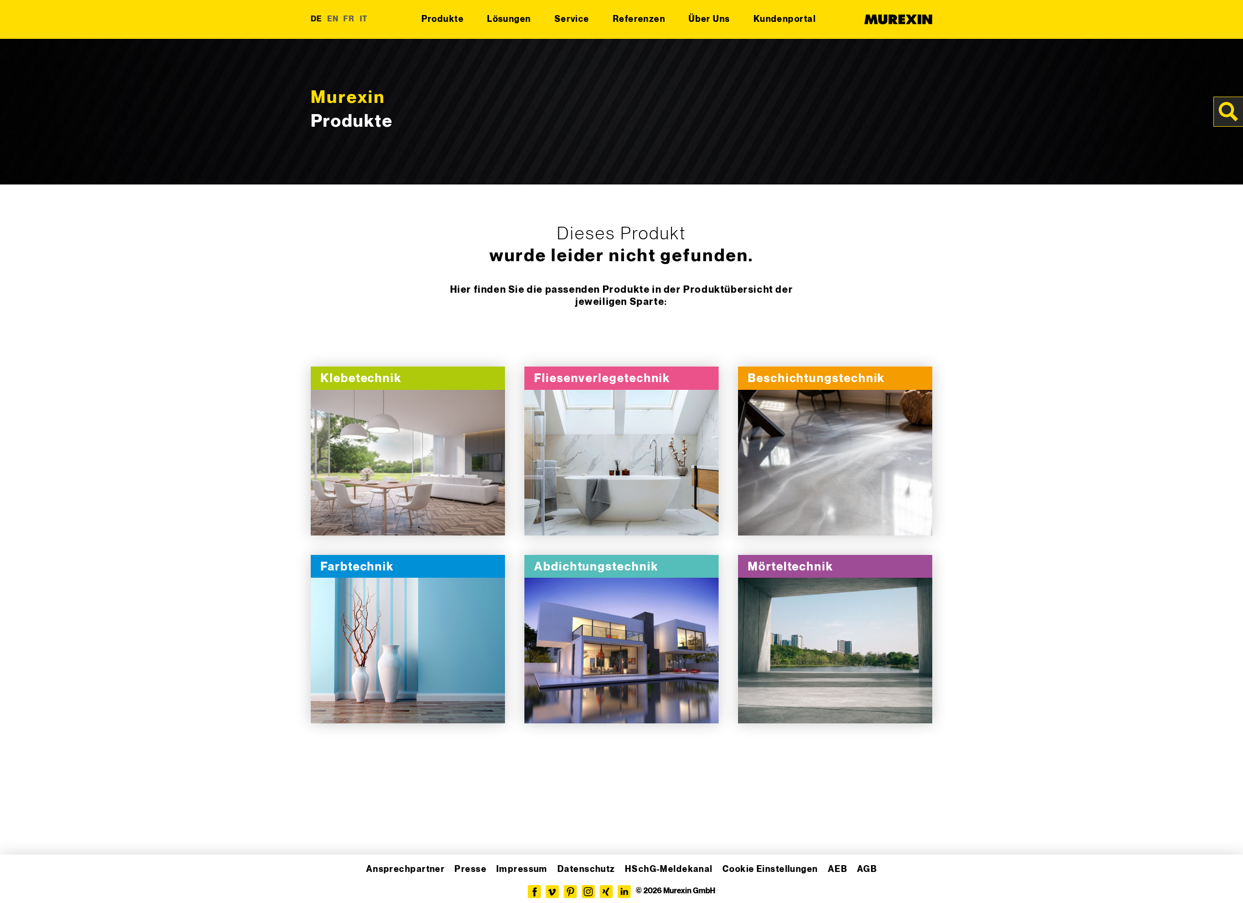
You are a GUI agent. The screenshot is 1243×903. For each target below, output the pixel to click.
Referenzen (639, 19)
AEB (837, 869)
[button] (21, 881)
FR (349, 19)
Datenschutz (586, 869)
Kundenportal (785, 19)
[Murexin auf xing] (606, 891)
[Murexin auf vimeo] (552, 891)
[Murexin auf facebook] (534, 891)
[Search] (1228, 111)
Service (571, 19)
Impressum (522, 869)
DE (316, 19)
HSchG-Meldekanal (669, 869)
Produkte (442, 19)
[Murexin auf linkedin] (624, 891)
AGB (867, 869)
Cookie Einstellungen (770, 869)
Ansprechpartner (405, 869)
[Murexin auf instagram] (588, 891)
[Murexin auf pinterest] (570, 891)
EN (333, 19)
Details (407, 463)
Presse (470, 869)
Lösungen (509, 19)
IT (364, 19)
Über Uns (709, 19)
